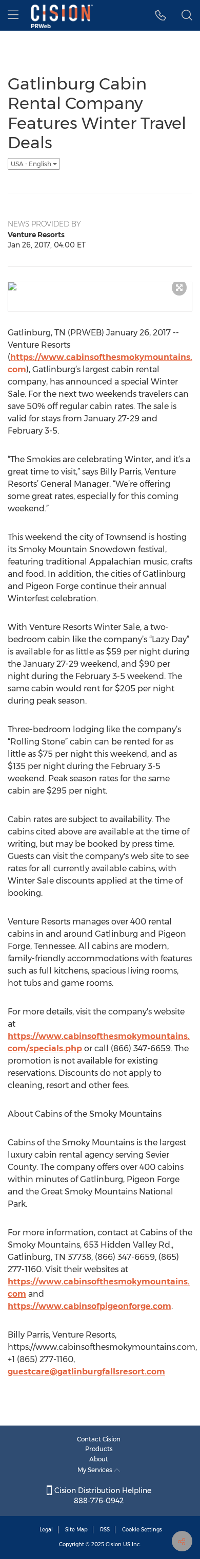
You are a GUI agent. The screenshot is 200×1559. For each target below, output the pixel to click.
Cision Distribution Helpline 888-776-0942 (101, 1495)
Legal (46, 1529)
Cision (114, 1544)
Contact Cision (99, 1439)
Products (99, 1449)
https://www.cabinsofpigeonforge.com (89, 1306)
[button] (161, 15)
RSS (105, 1529)
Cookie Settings (142, 1529)
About (98, 1459)
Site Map (76, 1529)
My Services (95, 1470)
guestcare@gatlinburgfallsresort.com (86, 1371)
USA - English (32, 164)
